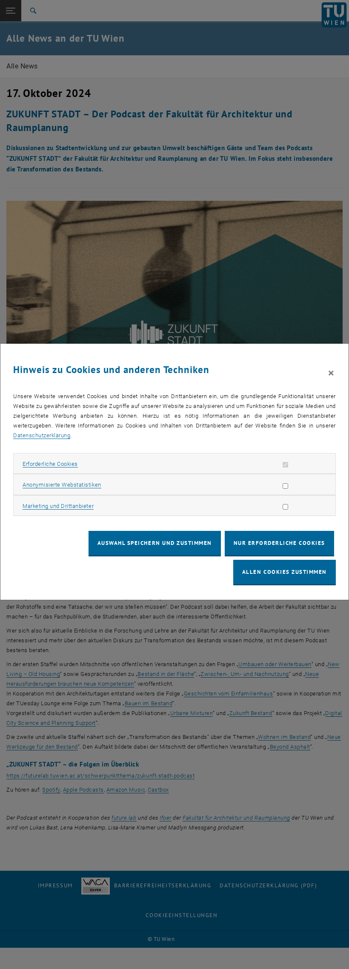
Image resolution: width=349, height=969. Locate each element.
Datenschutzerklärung (41, 435)
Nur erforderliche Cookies (279, 543)
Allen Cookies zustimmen (284, 572)
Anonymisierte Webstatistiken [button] (62, 485)
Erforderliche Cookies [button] (50, 464)
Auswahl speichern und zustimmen (154, 543)
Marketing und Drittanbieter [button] (58, 506)
